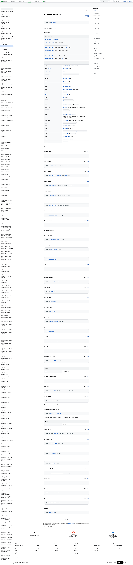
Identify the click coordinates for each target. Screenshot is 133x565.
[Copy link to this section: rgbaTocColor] (52, 429)
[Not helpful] (88, 11)
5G (35, 552)
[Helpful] (86, 11)
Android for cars (57, 548)
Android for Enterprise (18, 545)
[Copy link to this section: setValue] (49, 488)
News (16, 550)
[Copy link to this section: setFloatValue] (52, 449)
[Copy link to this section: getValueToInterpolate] (56, 356)
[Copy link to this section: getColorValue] (52, 287)
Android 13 (76, 550)
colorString (65, 68)
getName (64, 91)
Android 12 (76, 552)
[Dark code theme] (88, 21)
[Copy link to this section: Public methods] (55, 230)
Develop (29, 1)
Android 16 (76, 545)
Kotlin (84, 18)
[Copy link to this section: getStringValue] (52, 337)
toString (65, 141)
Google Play (37, 1)
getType (64, 97)
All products (53, 557)
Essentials (13, 1)
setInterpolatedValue (67, 131)
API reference (4, 5)
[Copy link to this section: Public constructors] (57, 147)
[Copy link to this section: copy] (48, 255)
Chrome (33, 557)
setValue (65, 136)
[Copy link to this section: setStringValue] (52, 478)
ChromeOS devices (57, 547)
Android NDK (96, 550)
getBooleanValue (66, 78)
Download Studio (96, 548)
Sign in (130, 1)
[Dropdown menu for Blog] (47, 1)
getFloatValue (66, 83)
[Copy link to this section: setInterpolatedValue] (56, 469)
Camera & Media (37, 548)
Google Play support (116, 547)
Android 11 (76, 553)
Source (16, 548)
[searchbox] (7, 9)
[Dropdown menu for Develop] (32, 1)
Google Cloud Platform (45, 557)
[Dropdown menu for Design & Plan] (25, 1)
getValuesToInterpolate (68, 104)
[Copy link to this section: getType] (49, 346)
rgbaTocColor (66, 120)
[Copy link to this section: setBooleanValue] (53, 439)
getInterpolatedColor (67, 89)
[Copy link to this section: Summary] (51, 32)
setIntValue (65, 128)
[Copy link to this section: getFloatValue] (52, 297)
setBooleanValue (66, 122)
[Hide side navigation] (12, 563)
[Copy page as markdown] (64, 15)
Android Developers (47, 10)
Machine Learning (38, 545)
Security (16, 547)
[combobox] (105, 1)
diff (64, 73)
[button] (7, 11)
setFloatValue (66, 125)
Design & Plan (21, 1)
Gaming (36, 543)
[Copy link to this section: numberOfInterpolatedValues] (60, 409)
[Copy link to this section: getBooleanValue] (54, 277)
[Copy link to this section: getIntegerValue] (53, 307)
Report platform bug (116, 543)
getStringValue (66, 94)
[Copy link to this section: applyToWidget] (53, 235)
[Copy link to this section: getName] (50, 327)
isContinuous (65, 110)
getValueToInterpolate (67, 100)
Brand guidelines (25, 562)
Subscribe (120, 562)
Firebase (37, 557)
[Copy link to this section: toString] (49, 508)
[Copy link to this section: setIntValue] (51, 459)
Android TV (56, 550)
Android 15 (76, 547)
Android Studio (125, 1)
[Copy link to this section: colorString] (51, 245)
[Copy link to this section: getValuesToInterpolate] (57, 376)
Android (16, 543)
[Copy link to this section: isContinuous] (52, 396)
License (20, 562)
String (53, 42)
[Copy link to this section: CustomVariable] (53, 151)
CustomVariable (54, 22)
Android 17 (76, 543)
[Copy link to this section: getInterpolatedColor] (56, 317)
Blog (45, 1)
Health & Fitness (37, 547)
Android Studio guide (97, 543)
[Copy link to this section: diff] (47, 265)
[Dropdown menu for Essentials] (16, 1)
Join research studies (116, 548)
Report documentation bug (117, 545)
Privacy (36, 550)
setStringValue (66, 133)
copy (64, 71)
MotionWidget (72, 65)
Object (63, 44)
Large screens (56, 543)
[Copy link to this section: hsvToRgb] (50, 386)
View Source (85, 15)
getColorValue (66, 81)
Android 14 (76, 548)
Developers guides (97, 545)
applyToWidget (66, 65)
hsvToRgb (65, 107)
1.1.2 (88, 16)
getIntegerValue (66, 86)
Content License (71, 523)
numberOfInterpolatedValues (69, 114)
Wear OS (55, 545)
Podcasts (16, 553)
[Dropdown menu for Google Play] (40, 1)
